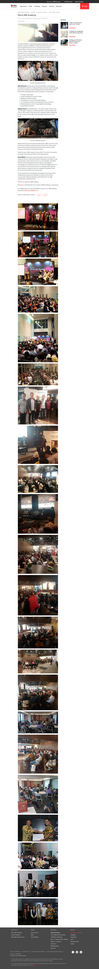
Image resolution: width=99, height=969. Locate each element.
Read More (72, 28)
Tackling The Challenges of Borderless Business (76, 32)
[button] (77, 6)
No (45, 195)
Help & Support (79, 1)
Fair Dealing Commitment (38, 951)
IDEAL (32, 935)
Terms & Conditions (15, 951)
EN (78, 932)
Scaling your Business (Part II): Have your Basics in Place (75, 41)
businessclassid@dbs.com (30, 190)
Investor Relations (15, 935)
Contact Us (53, 943)
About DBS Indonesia (16, 932)
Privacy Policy (25, 951)
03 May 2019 (21, 21)
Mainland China (74, 941)
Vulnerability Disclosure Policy (54, 951)
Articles (33, 12)
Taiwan (72, 943)
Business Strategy (42, 12)
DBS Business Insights (24, 12)
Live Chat (53, 948)
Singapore (73, 935)
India (71, 939)
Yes (39, 195)
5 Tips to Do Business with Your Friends (75, 23)
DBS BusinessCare (55, 932)
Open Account (34, 932)
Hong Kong (73, 937)
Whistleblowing (55, 946)
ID (81, 932)
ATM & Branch (68, 1)
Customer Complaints (15, 954)
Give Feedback (34, 937)
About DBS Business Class (18, 937)
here (22, 182)
